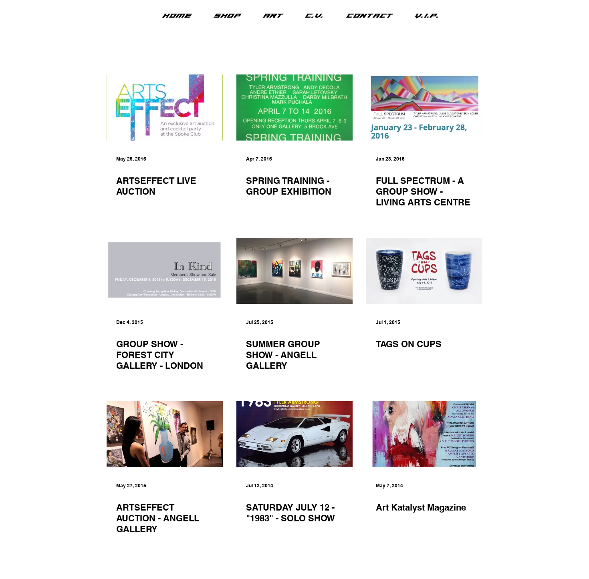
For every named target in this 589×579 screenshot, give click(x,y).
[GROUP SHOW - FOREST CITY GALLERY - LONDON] (165, 271)
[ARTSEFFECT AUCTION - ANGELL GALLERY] (165, 434)
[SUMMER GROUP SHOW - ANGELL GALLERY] (294, 271)
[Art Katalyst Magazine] (424, 434)
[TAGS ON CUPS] (424, 271)
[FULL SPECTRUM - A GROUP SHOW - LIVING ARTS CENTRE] (424, 107)
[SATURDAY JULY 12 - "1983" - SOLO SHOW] (294, 434)
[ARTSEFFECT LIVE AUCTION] (165, 107)
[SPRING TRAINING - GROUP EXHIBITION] (294, 107)
